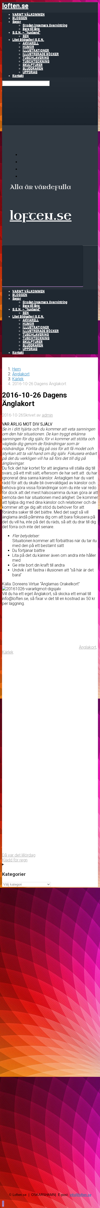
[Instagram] (23, 176)
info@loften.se (80, 1195)
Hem (16, 369)
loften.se (15, 6)
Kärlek (18, 378)
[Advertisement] (50, 937)
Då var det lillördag (18, 855)
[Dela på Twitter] (40, 691)
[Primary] (42, 265)
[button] (3, 1203)
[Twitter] (23, 169)
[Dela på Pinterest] (40, 771)
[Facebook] (23, 162)
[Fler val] (40, 850)
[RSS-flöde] (23, 154)
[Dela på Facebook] (40, 731)
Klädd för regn (14, 860)
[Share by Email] (40, 810)
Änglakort (20, 374)
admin (47, 415)
